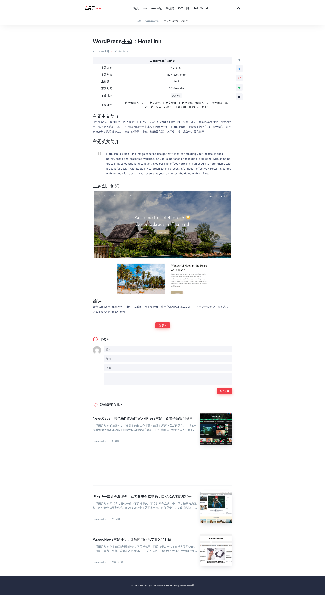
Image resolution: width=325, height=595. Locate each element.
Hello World (200, 8)
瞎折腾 (170, 8)
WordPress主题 (187, 585)
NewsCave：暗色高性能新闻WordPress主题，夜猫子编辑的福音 (143, 418)
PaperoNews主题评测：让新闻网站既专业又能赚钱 (132, 539)
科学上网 (183, 8)
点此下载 (176, 95)
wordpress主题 (152, 8)
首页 (136, 8)
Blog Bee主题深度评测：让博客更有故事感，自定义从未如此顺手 (142, 496)
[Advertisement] (162, 468)
